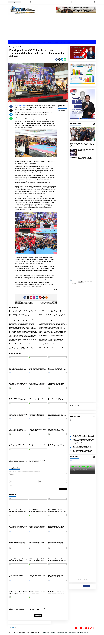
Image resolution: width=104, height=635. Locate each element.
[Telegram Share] (62, 59)
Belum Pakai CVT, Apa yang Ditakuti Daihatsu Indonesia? (85, 158)
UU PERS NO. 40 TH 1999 (81, 632)
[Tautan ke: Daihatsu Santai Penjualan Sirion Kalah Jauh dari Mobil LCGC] (73, 340)
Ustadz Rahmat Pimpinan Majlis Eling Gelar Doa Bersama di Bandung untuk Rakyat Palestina (48, 302)
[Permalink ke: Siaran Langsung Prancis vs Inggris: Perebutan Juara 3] (38, 423)
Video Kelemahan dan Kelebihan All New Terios (86, 150)
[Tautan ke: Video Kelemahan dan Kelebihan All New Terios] (73, 152)
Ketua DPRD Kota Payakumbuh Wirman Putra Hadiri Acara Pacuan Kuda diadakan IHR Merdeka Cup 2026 (52, 311)
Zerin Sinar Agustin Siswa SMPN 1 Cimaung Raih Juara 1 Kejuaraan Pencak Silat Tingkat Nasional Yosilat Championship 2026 (52, 319)
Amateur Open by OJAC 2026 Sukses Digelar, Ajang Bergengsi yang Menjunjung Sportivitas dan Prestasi (51, 340)
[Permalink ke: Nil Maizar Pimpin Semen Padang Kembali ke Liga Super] (38, 453)
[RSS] (46, 297)
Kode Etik (53, 632)
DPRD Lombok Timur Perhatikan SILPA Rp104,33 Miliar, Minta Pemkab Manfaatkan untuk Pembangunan (82, 468)
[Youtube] (40, 297)
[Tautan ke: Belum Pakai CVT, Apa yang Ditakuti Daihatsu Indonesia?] (73, 217)
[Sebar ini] (56, 59)
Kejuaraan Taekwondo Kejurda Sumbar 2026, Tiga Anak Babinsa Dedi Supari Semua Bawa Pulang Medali (22, 311)
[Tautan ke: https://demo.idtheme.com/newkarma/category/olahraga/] (94, 417)
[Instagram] (34, 297)
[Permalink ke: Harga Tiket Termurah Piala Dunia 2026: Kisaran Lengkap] (38, 438)
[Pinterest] (31, 297)
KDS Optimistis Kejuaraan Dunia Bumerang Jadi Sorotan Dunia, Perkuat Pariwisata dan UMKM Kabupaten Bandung (23, 332)
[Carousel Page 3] (82, 579)
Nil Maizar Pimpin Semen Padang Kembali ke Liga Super (52, 347)
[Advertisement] (52, 28)
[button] (94, 2)
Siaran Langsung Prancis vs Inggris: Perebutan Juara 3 (51, 335)
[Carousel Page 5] (86, 579)
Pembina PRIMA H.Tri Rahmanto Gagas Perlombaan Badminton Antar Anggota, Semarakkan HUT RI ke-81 (21, 324)
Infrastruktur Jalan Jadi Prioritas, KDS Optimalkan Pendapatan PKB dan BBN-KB (82, 144)
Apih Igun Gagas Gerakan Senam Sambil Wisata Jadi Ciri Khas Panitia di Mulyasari (22, 340)
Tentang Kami (45, 632)
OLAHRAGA (11, 60)
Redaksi (65, 632)
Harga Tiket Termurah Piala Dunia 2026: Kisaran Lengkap (23, 343)
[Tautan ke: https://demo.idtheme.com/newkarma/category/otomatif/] (94, 124)
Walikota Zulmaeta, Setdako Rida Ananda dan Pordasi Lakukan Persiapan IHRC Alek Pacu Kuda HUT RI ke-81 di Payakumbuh (52, 324)
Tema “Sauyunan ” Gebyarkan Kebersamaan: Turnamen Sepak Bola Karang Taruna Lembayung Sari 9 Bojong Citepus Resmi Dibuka (22, 336)
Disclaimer (59, 632)
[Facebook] (24, 297)
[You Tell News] (23, 10)
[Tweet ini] (59, 59)
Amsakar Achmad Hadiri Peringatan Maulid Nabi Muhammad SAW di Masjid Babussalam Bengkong (24, 302)
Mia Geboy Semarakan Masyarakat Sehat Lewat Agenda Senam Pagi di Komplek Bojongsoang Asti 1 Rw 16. (22, 319)
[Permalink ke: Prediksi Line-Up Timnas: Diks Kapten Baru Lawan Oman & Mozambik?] (57, 438)
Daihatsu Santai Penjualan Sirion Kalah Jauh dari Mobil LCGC (86, 281)
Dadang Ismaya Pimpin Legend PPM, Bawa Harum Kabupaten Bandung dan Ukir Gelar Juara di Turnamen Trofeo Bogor (22, 328)
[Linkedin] (37, 297)
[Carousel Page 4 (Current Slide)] (84, 579)
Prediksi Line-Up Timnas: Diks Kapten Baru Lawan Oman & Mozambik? (52, 344)
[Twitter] (28, 297)
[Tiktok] (43, 297)
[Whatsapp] (65, 59)
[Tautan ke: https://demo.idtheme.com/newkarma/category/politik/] (94, 457)
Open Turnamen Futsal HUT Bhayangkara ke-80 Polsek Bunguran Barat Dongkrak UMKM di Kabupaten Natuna (22, 348)
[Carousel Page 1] (78, 579)
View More (38, 615)
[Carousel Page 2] (80, 579)
